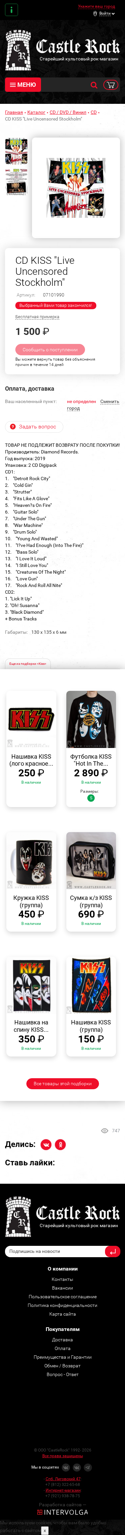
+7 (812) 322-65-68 (62, 1484)
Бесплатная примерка (37, 316)
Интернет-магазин (63, 1490)
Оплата (63, 1348)
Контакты (11, 10)
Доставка (62, 1339)
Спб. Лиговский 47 (63, 1479)
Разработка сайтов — (62, 1504)
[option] (76, 188)
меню (26, 84)
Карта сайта (62, 1314)
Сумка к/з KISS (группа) (91, 901)
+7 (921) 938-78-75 (62, 1496)
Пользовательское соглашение (63, 1296)
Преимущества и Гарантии (63, 1357)
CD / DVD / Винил (68, 112)
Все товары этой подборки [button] (63, 1083)
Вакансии (62, 1288)
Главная (14, 112)
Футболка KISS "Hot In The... (91, 760)
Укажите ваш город (96, 6)
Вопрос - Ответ (63, 1374)
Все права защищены (62, 1456)
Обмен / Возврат (62, 1365)
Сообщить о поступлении (50, 349)
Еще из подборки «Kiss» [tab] (27, 663)
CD (94, 112)
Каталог (36, 112)
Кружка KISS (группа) (31, 901)
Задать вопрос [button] (37, 426)
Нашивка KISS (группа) (91, 1026)
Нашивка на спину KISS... (31, 1026)
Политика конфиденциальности (62, 1305)
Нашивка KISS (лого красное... (31, 760)
